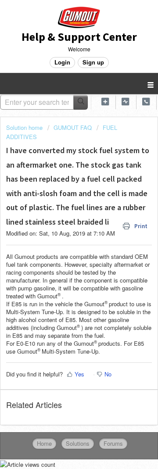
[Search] (81, 102)
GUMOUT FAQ (73, 127)
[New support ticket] (105, 101)
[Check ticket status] (125, 101)
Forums (113, 443)
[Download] (63, 229)
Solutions (78, 443)
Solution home (25, 127)
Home (44, 443)
